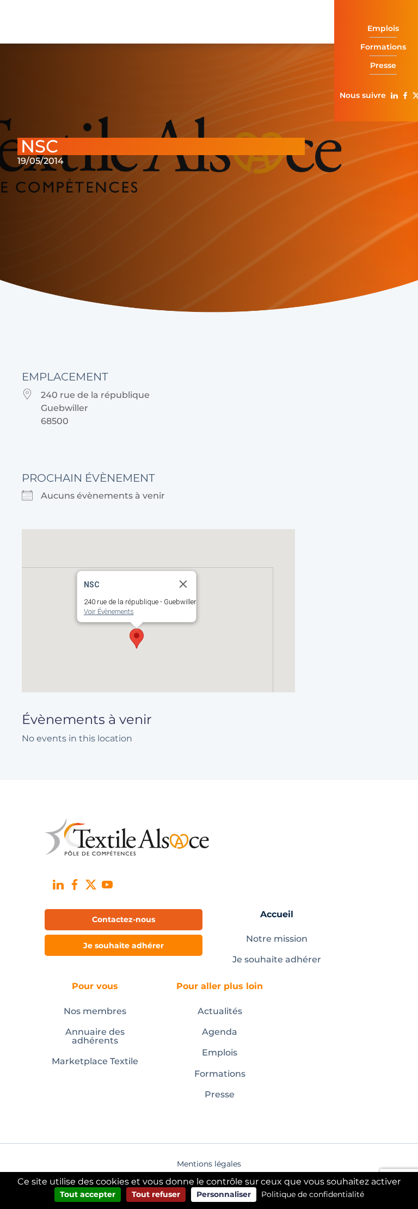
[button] (137, 638)
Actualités (220, 1011)
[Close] (183, 584)
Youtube (107, 884)
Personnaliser (223, 1194)
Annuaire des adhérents (95, 1036)
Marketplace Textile (95, 1061)
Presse (220, 1094)
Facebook (404, 95)
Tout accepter (87, 1194)
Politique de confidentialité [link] (312, 1194)
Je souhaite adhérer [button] (123, 945)
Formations (219, 1074)
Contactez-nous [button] (123, 919)
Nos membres (95, 1011)
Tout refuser (156, 1194)
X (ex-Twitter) (91, 884)
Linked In (394, 95)
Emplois (219, 1052)
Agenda (219, 1032)
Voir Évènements (109, 611)
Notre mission (277, 939)
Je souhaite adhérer (276, 959)
